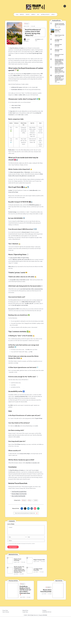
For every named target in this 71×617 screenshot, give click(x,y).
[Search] (64, 6)
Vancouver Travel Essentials (58, 50)
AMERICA (33, 14)
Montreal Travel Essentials (58, 45)
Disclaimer (44, 610)
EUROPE (27, 14)
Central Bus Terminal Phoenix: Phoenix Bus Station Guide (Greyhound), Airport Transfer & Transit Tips (59, 78)
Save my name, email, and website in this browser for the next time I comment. (22, 543)
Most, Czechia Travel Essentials (18, 496)
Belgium (27, 23)
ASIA (38, 14)
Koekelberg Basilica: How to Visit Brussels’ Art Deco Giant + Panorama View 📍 (25, 591)
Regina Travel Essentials (17, 559)
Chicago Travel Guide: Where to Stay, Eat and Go (60, 24)
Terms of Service (5, 612)
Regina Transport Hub (39, 559)
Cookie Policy (25, 612)
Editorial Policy (25, 610)
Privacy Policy (5, 610)
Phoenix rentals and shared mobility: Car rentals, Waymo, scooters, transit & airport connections (59, 61)
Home (17, 14)
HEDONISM (45, 615)
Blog (30, 500)
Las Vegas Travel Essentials (38, 569)
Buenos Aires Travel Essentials (59, 55)
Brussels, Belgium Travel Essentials (19, 493)
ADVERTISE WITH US (46, 612)
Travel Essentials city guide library (19, 491)
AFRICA (52, 14)
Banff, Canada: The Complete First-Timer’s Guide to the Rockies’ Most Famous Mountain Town (19, 569)
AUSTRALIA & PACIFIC (45, 14)
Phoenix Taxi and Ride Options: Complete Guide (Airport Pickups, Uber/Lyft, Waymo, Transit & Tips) (59, 69)
